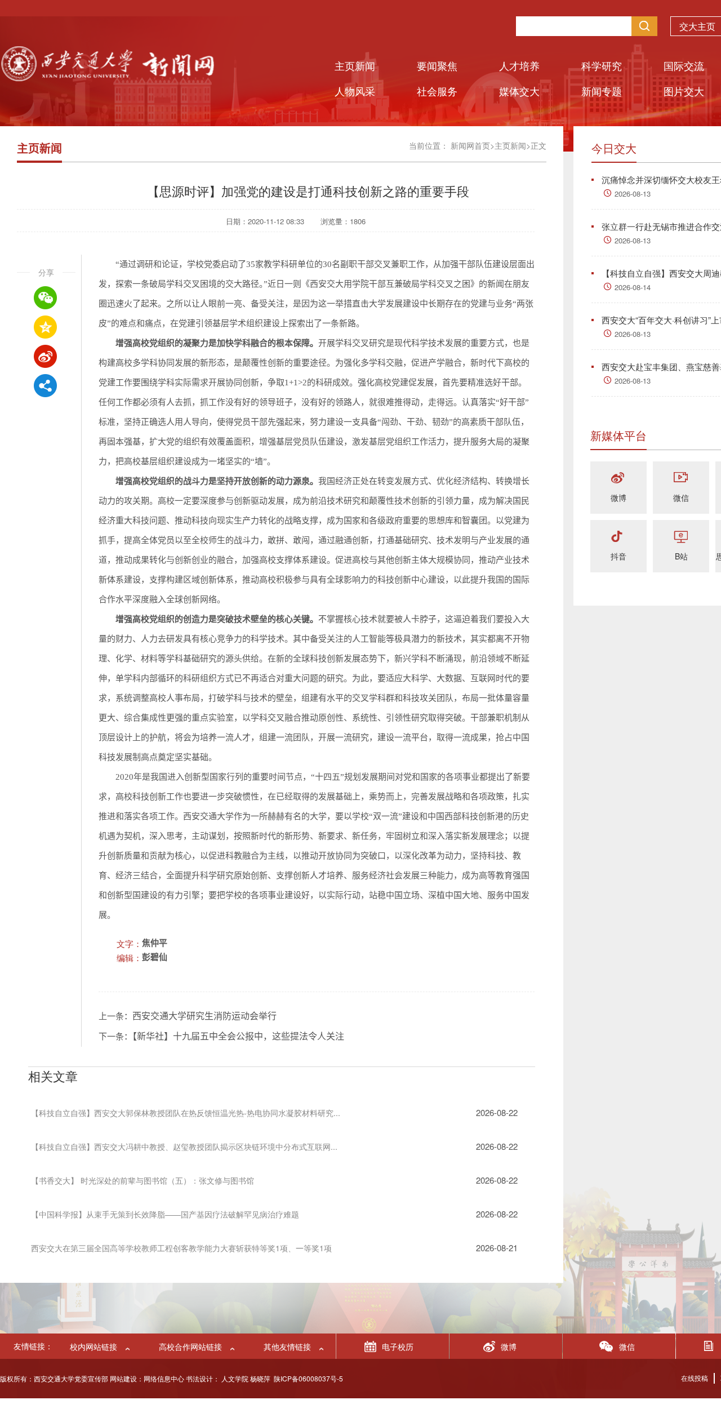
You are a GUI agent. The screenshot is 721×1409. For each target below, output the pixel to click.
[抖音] (618, 537)
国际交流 (684, 65)
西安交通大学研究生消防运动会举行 (204, 1016)
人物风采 (355, 90)
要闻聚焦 (437, 65)
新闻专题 (601, 90)
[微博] (618, 478)
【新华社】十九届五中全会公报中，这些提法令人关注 (238, 1036)
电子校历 (397, 1346)
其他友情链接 (287, 1346)
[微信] (681, 478)
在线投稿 (694, 1378)
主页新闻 (355, 65)
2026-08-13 (633, 193)
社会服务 (437, 90)
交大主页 (697, 26)
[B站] (681, 537)
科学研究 (601, 65)
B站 (681, 556)
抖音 (618, 556)
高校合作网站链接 (190, 1346)
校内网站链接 (93, 1346)
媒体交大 (519, 90)
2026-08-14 (633, 287)
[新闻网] (107, 77)
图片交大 (684, 90)
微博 (618, 497)
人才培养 (519, 65)
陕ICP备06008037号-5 (308, 1378)
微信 (681, 497)
